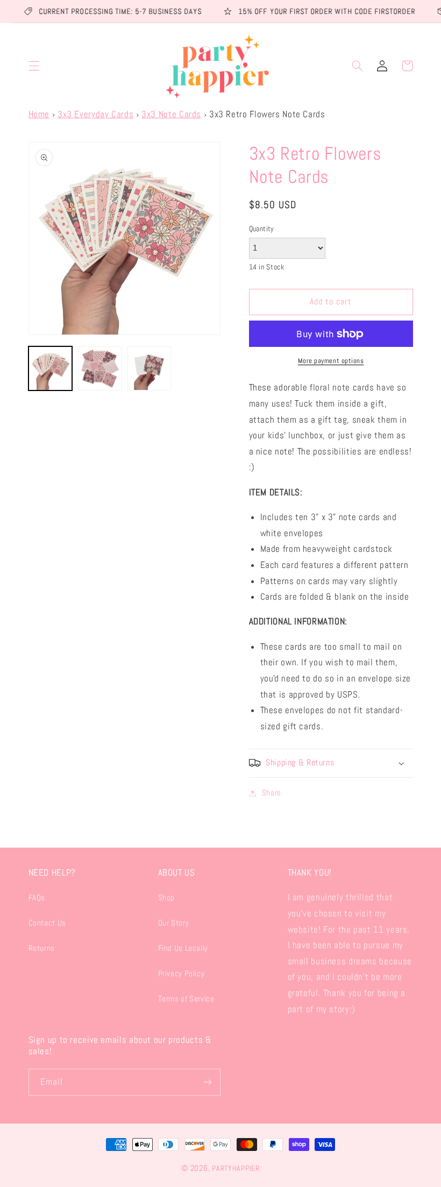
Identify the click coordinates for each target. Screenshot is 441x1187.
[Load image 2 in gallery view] (100, 368)
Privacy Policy (181, 973)
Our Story (173, 923)
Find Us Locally (183, 948)
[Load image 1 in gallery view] (51, 368)
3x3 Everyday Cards (95, 114)
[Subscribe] (207, 1082)
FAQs (37, 897)
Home (39, 114)
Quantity (261, 228)
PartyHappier (236, 1168)
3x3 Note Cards (171, 114)
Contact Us (47, 923)
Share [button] (271, 793)
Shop (166, 897)
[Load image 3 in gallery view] (149, 368)
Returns (42, 948)
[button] (34, 65)
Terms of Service (186, 999)
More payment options (331, 361)
